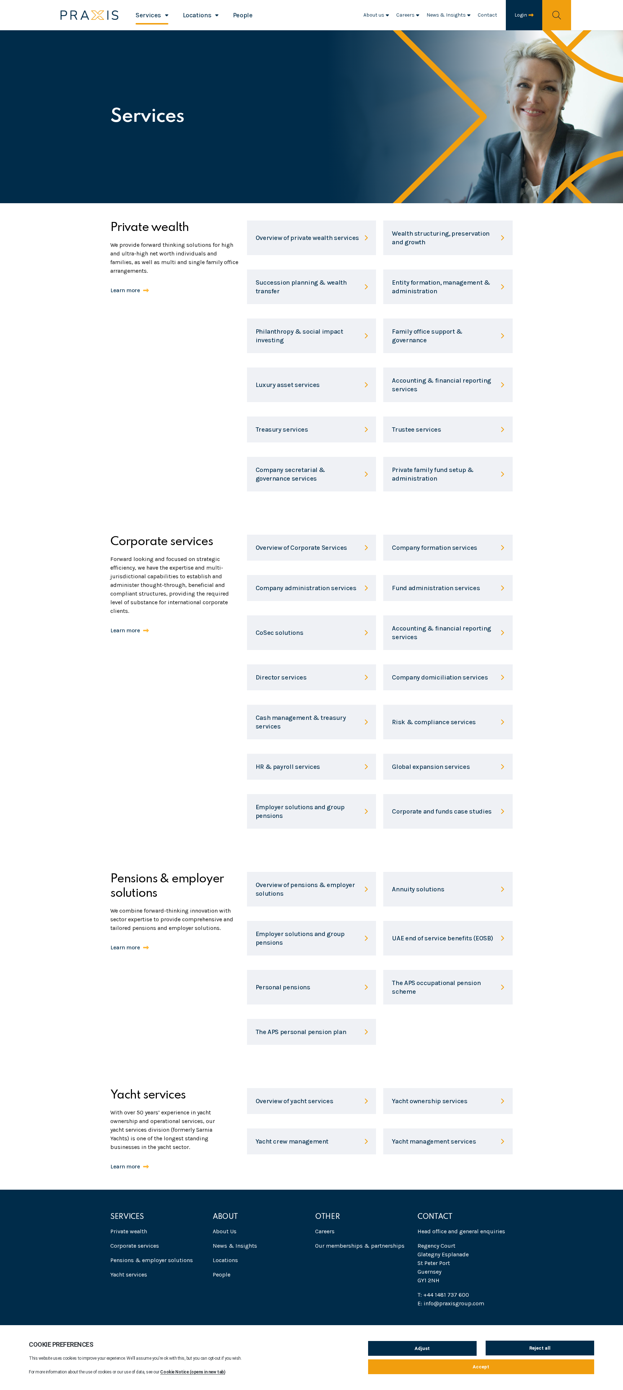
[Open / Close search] (556, 15)
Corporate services (134, 1245)
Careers (405, 15)
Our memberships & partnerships (360, 1245)
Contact (487, 15)
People (243, 15)
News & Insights (446, 15)
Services (148, 15)
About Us (225, 1231)
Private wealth (128, 1231)
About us (373, 15)
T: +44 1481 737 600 (443, 1294)
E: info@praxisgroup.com (450, 1303)
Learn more (125, 290)
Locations (197, 15)
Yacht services (128, 1274)
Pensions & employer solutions (151, 1260)
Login (520, 15)
